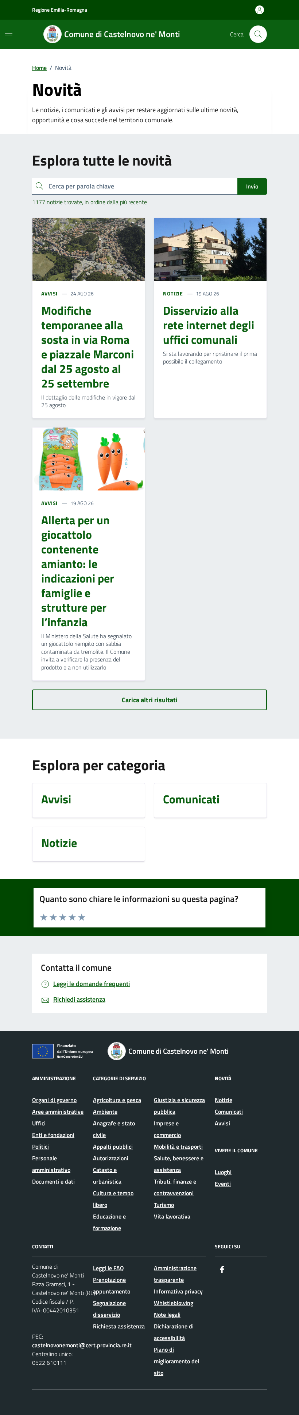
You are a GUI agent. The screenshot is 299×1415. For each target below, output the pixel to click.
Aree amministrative (58, 1111)
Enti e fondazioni (53, 1134)
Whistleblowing (173, 1303)
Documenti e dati (53, 1181)
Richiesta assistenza (119, 1326)
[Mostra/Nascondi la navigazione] (8, 33)
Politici (40, 1146)
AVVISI (49, 293)
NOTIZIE (173, 293)
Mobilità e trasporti (178, 1146)
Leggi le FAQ (108, 1268)
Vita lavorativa (172, 1216)
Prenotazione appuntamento (111, 1285)
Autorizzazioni (110, 1158)
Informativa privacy (178, 1291)
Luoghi (223, 1172)
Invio (252, 186)
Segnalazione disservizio (109, 1309)
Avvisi (222, 1123)
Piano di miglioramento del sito (176, 1361)
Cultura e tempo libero (113, 1199)
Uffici (39, 1123)
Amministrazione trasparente (175, 1274)
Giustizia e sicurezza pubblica (179, 1106)
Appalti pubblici (113, 1146)
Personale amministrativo (51, 1164)
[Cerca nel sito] (258, 34)
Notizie (223, 1100)
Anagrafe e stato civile (114, 1129)
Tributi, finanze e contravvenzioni (175, 1187)
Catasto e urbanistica (107, 1175)
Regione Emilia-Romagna (59, 9)
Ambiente (105, 1111)
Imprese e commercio (167, 1129)
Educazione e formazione (109, 1222)
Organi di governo (54, 1100)
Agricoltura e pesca (117, 1100)
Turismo (164, 1204)
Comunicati (229, 1111)
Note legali (167, 1314)
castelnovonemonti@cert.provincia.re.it (82, 1345)
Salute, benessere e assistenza (178, 1164)
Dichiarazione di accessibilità (174, 1332)
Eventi (223, 1183)
